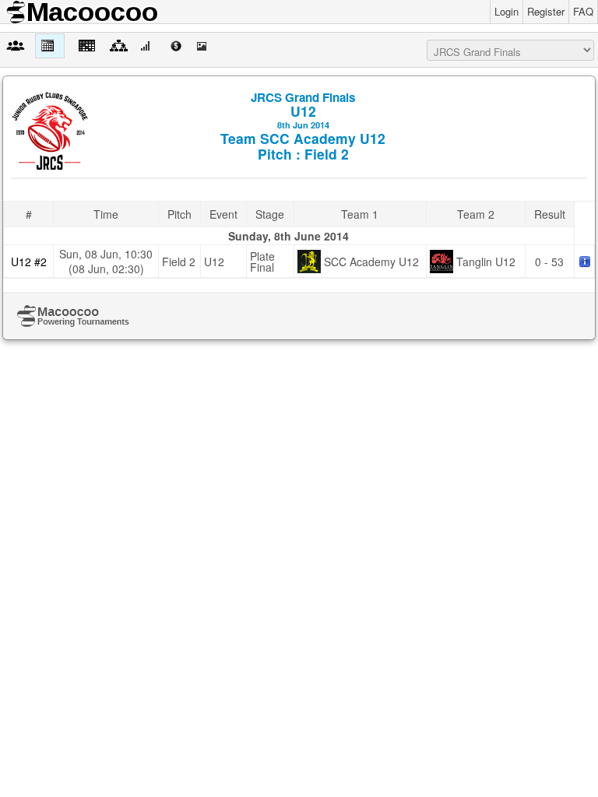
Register (546, 11)
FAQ (583, 11)
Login (506, 11)
